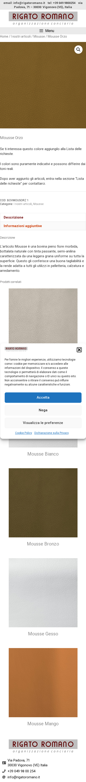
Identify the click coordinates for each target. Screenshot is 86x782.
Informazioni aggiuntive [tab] (23, 226)
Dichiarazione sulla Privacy (51, 433)
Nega (43, 410)
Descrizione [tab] (13, 217)
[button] (79, 350)
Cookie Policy (23, 433)
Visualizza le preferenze (43, 423)
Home (4, 36)
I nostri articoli (21, 36)
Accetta (43, 397)
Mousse (39, 36)
